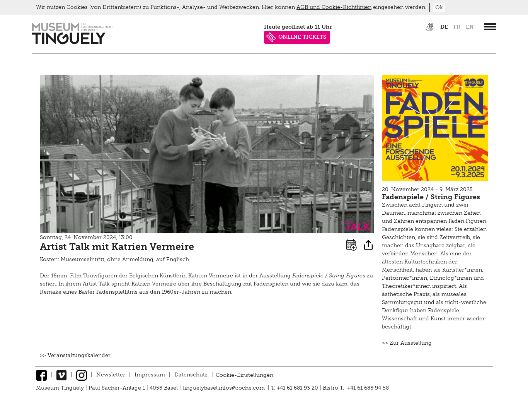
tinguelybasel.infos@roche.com (224, 388)
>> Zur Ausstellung (407, 343)
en (470, 27)
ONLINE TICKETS (302, 37)
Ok (439, 7)
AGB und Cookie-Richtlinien (333, 7)
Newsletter (110, 374)
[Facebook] (41, 374)
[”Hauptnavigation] (490, 27)
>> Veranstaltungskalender (75, 355)
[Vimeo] (61, 374)
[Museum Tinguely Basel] (72, 42)
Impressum (150, 374)
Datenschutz (191, 374)
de (444, 27)
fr (456, 27)
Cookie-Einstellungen (244, 374)
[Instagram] (81, 374)
